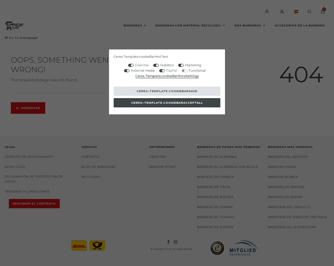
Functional (197, 70)
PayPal (171, 70)
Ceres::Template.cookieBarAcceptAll (167, 103)
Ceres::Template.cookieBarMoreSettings (167, 76)
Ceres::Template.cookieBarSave (167, 91)
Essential (142, 65)
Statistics (167, 65)
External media (143, 70)
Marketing (193, 65)
